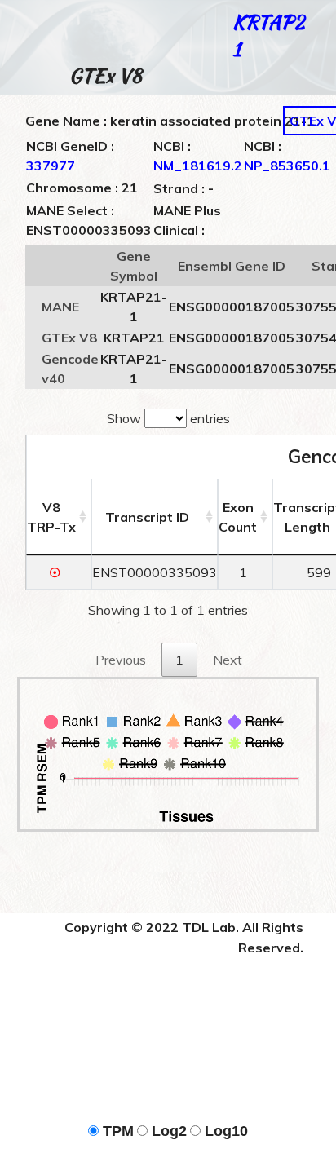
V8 (51, 517)
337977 (50, 165)
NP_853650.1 (287, 165)
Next (227, 660)
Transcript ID (147, 517)
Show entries (168, 418)
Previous (120, 660)
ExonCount (238, 517)
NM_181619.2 (197, 165)
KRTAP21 (268, 35)
